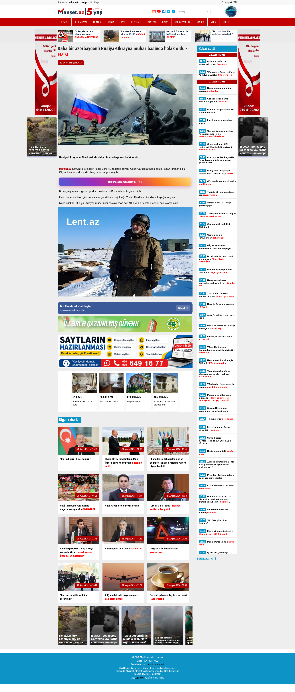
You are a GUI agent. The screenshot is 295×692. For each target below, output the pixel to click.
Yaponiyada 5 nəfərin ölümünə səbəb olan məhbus (214, 374)
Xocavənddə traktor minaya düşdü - (216, 295)
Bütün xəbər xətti (206, 558)
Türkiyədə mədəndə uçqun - (217, 215)
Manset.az (65, 168)
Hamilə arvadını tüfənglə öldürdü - (216, 361)
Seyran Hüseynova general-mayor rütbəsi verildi (214, 409)
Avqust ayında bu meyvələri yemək (213, 62)
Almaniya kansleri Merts (216, 337)
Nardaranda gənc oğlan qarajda (215, 89)
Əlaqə (96, 2)
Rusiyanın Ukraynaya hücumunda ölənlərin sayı (216, 172)
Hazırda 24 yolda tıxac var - (217, 305)
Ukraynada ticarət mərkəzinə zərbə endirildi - (217, 283)
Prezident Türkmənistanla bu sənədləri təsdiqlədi (216, 476)
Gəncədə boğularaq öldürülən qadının (213, 100)
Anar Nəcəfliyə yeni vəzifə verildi (217, 316)
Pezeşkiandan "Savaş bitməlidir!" (214, 428)
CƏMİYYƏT (151, 22)
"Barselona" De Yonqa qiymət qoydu (215, 204)
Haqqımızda (86, 2)
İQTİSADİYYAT (81, 22)
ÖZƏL (122, 22)
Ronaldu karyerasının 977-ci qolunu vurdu (217, 111)
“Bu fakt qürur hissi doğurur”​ (213, 521)
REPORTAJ (136, 22)
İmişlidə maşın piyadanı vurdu (215, 121)
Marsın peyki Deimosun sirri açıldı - (215, 397)
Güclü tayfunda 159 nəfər (216, 487)
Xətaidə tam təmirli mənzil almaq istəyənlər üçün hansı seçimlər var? (216, 464)
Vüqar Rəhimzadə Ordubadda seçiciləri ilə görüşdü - (217, 350)
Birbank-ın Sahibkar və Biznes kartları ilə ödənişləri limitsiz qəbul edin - (215, 499)
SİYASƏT (64, 22)
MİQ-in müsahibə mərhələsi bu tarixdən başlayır (215, 247)
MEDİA (213, 22)
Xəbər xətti (74, 2)
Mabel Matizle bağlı (216, 543)
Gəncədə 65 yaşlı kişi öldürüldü (214, 225)
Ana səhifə (62, 2)
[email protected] (156, 664)
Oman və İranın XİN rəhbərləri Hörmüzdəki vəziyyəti (215, 147)
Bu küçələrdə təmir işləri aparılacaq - (216, 259)
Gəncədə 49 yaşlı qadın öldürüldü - (215, 271)
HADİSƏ (200, 22)
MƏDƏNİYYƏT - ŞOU (183, 22)
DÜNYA (111, 22)
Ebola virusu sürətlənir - (216, 532)
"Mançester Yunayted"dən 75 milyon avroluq (217, 73)
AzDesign (140, 677)
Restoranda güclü (216, 452)
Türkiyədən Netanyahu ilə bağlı (217, 385)
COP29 (226, 22)
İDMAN (165, 22)
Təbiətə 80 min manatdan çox (216, 193)
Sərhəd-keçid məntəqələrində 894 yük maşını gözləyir (215, 440)
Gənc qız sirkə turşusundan (211, 236)
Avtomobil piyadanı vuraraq (213, 511)
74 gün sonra (217, 418)
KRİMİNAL (97, 22)
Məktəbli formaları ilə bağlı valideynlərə (217, 327)
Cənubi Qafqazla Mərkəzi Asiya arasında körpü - (216, 134)
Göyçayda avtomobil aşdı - (217, 182)
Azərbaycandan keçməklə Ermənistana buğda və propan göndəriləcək (216, 160)
